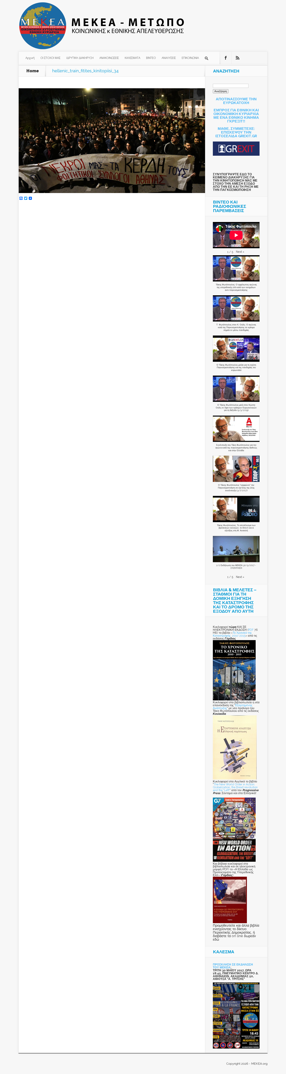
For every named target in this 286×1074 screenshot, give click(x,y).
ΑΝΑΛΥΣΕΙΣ (169, 58)
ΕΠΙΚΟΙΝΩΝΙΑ (190, 58)
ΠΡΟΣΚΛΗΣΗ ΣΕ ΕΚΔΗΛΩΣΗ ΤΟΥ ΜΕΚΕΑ (233, 966)
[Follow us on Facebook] (226, 58)
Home (32, 71)
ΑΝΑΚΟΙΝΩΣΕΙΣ (109, 58)
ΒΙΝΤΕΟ (151, 58)
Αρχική (30, 58)
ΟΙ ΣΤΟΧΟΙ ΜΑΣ (50, 58)
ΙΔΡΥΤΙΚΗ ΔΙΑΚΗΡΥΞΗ (80, 58)
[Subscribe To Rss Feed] (237, 58)
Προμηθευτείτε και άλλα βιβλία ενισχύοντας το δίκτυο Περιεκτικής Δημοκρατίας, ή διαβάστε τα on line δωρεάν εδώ (236, 932)
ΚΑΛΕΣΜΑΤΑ (132, 58)
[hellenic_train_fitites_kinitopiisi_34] (112, 192)
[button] (206, 58)
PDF (251, 629)
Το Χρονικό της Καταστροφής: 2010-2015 (232, 634)
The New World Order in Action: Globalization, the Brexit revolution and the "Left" (235, 787)
